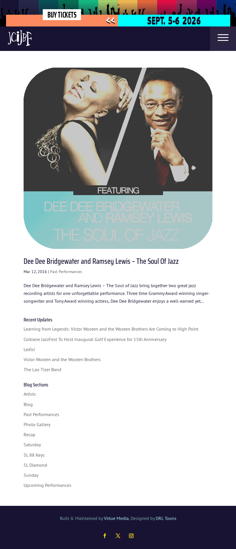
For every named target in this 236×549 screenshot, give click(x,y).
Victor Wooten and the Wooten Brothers (62, 359)
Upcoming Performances (47, 485)
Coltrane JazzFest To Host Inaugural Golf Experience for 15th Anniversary (95, 339)
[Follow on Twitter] (118, 535)
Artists (30, 394)
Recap (29, 434)
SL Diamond (35, 465)
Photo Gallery (37, 424)
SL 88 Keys (34, 455)
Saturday (32, 444)
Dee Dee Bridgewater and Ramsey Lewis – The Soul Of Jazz (101, 261)
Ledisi (29, 349)
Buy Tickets (62, 14)
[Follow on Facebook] (104, 535)
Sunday (31, 475)
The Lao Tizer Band (42, 369)
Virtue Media (116, 518)
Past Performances (66, 271)
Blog (28, 404)
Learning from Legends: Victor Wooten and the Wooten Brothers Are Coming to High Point (111, 329)
